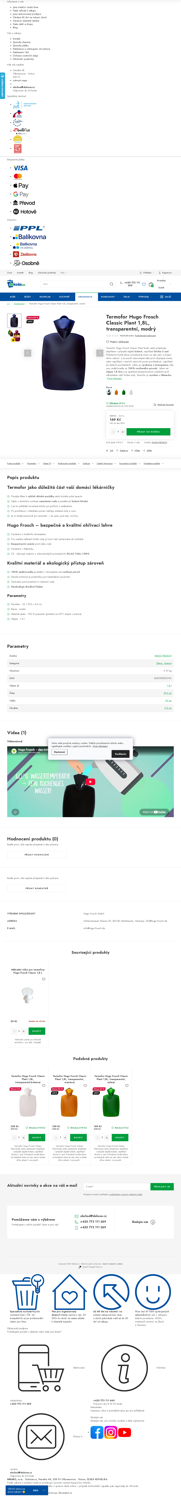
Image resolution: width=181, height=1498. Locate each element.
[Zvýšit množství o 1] (122, 431)
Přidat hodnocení (37, 854)
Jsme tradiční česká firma (25, 7)
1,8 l (169, 685)
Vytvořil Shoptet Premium (92, 1267)
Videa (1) (47, 463)
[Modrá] (109, 392)
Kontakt (16, 38)
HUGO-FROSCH (159, 442)
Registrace (167, 272)
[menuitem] (14, 297)
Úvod (9, 272)
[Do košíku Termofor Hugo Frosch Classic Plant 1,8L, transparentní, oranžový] (78, 1137)
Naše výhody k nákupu (24, 10)
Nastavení (59, 752)
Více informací (100, 746)
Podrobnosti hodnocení (145, 335)
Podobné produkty (152, 463)
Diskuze (86, 463)
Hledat (112, 284)
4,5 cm (168, 708)
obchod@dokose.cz (93, 1216)
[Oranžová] (116, 392)
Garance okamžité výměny (26, 20)
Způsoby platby (20, 45)
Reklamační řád (21, 52)
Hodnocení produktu (67, 463)
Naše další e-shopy (23, 24)
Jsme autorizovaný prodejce (27, 14)
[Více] (166, 297)
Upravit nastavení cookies (113, 1264)
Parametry (31, 463)
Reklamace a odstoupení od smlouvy (31, 49)
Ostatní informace (105, 463)
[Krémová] (131, 392)
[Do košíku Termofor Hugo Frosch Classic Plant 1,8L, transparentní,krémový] (37, 1137)
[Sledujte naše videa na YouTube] (124, 1432)
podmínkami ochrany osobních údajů (126, 1194)
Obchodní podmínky (23, 59)
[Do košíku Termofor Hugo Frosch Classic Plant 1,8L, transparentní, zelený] (120, 1137)
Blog (15, 27)
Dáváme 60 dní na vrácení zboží (30, 17)
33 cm (168, 700)
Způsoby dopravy (22, 42)
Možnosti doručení (166, 404)
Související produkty (128, 463)
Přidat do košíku (148, 431)
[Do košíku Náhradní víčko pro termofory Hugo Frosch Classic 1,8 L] (37, 1031)
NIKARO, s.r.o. (15, 1479)
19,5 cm (168, 693)
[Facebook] (153, 1222)
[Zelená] (124, 392)
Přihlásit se (162, 1186)
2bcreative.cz (65, 1492)
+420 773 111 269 (132, 284)
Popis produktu (13, 463)
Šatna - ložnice (164, 663)
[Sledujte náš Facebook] (97, 1432)
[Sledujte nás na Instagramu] (110, 1432)
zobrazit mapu (20, 80)
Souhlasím (120, 754)
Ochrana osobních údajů (25, 55)
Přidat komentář (37, 888)
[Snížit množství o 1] (113, 431)
